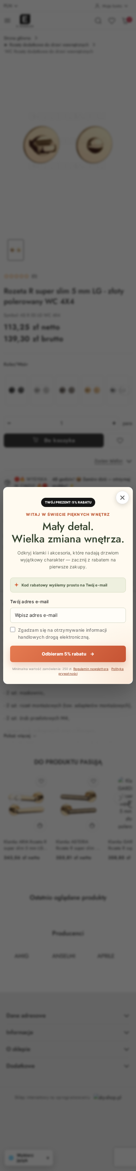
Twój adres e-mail (29, 601)
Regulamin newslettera (90, 669)
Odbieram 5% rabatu (68, 653)
